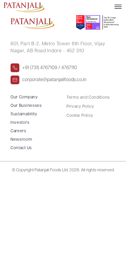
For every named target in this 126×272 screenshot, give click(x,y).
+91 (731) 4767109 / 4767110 (49, 67)
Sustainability (24, 114)
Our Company (24, 97)
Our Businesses (26, 106)
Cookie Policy (80, 116)
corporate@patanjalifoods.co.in (54, 79)
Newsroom (21, 139)
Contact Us (21, 148)
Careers (18, 131)
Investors (20, 123)
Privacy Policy (80, 106)
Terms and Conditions (88, 97)
